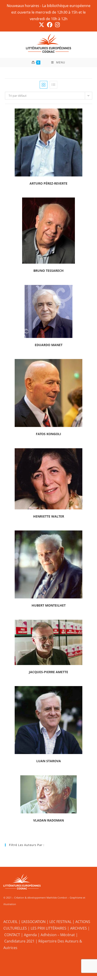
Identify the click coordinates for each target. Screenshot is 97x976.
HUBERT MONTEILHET (49, 605)
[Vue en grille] (43, 85)
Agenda (30, 934)
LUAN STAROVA (48, 761)
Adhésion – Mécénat (58, 934)
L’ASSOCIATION (33, 921)
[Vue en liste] (53, 85)
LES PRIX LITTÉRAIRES (48, 928)
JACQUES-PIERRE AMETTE (48, 672)
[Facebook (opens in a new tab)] (50, 24)
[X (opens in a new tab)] (41, 24)
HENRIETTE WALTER (48, 516)
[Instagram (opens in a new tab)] (57, 24)
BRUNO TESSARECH (48, 270)
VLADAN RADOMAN (48, 820)
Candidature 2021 (19, 941)
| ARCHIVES (77, 928)
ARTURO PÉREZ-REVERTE (48, 183)
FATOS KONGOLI (48, 434)
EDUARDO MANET (48, 345)
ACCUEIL (10, 921)
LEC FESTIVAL (60, 921)
